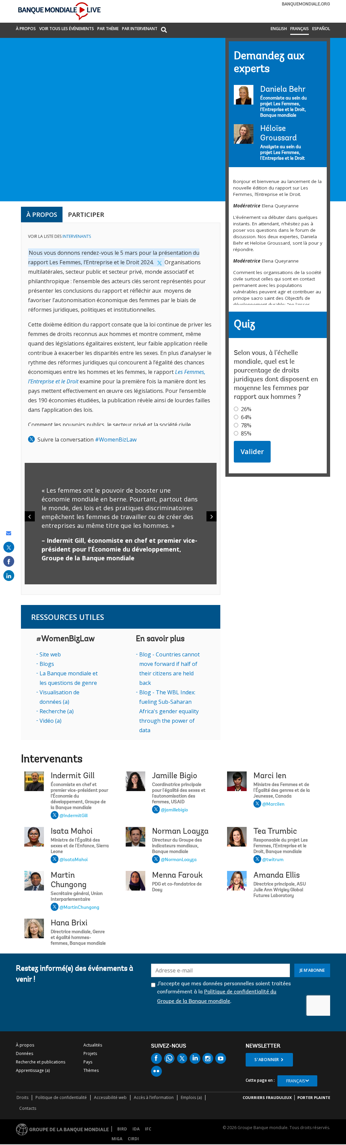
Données (24, 1053)
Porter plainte (313, 1097)
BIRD (122, 1129)
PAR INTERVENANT (139, 28)
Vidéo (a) (50, 720)
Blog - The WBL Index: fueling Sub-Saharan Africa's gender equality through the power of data (169, 711)
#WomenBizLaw (116, 439)
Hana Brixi (69, 923)
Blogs (47, 664)
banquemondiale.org (306, 4)
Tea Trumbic (275, 832)
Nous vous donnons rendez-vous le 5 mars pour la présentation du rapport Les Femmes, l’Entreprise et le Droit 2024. (113, 257)
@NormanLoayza (179, 860)
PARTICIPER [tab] (86, 214)
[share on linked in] (8, 575)
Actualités (92, 1045)
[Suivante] (211, 516)
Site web (50, 654)
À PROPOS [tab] (41, 214)
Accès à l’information (154, 1097)
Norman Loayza (180, 832)
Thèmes (91, 1070)
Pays (87, 1062)
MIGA (117, 1139)
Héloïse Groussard (278, 133)
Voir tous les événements (66, 28)
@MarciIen (273, 804)
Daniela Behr (282, 90)
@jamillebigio (174, 810)
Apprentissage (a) (33, 1070)
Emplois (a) (191, 1097)
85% (246, 433)
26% (246, 409)
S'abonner (266, 1059)
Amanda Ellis (276, 876)
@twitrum (272, 860)
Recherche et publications (40, 1062)
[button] (164, 30)
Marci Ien (269, 776)
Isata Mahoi (72, 832)
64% (246, 417)
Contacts (27, 1108)
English (279, 28)
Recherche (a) (57, 711)
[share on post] (8, 547)
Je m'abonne (312, 970)
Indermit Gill (73, 776)
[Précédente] (30, 516)
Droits (22, 1097)
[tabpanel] (120, 409)
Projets (90, 1053)
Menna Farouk (177, 876)
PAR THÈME (108, 28)
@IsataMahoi (73, 860)
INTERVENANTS (77, 236)
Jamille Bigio (174, 776)
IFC (148, 1129)
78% (246, 425)
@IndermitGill (73, 816)
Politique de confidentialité (61, 1097)
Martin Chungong (68, 880)
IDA (136, 1129)
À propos (26, 28)
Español (321, 28)
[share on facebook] (8, 561)
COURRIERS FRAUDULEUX (267, 1097)
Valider (252, 451)
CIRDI (133, 1139)
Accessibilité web (110, 1097)
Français (299, 28)
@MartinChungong (79, 907)
